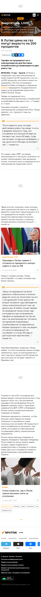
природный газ (6, 510)
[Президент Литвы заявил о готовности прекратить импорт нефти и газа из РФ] (20, 241)
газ (37, 506)
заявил (4, 87)
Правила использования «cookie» (12, 565)
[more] (37, 148)
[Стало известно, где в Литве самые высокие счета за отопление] (20, 471)
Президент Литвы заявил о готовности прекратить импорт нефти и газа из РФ (18, 263)
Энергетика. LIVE (10, 257)
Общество (23, 538)
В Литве (16, 506)
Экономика (30, 506)
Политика (12, 538)
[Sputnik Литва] (6, 16)
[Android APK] (7, 578)
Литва (23, 506)
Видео (5, 487)
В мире (3, 538)
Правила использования (9, 562)
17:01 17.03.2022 (6, 51)
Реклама (12, 556)
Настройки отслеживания (21, 573)
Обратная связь (6, 573)
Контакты (19, 556)
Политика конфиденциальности (12, 559)
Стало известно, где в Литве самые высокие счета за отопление (17, 493)
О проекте (4, 556)
